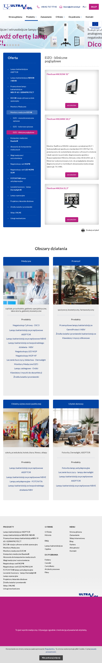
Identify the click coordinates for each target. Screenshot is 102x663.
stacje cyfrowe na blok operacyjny (22, 99)
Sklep (94, 7)
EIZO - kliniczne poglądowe (23, 132)
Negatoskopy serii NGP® (13, 563)
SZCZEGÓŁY (71, 105)
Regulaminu (50, 649)
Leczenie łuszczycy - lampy (20, 188)
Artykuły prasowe (52, 569)
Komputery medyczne (18, 139)
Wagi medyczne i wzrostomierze (16, 156)
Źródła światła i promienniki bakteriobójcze (76, 333)
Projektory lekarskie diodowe (21, 201)
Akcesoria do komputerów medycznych (20, 148)
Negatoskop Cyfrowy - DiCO (26, 325)
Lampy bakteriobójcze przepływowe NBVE (26, 338)
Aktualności (74, 548)
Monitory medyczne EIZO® (14, 551)
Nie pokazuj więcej (51, 657)
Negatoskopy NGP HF (26, 355)
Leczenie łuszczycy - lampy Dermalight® (19, 573)
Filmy (47, 572)
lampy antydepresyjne (18, 179)
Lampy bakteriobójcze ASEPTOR (19, 70)
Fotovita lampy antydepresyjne (76, 468)
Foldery (48, 560)
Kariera (73, 544)
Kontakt (89, 17)
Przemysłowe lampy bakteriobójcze (22, 89)
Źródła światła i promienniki (21, 207)
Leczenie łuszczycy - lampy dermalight (75, 472)
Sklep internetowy (77, 538)
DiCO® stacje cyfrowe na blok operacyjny (20, 544)
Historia (48, 535)
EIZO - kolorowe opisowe (23, 127)
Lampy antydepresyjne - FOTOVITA (26, 481)
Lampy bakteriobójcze (23, 79)
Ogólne (48, 549)
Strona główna (15, 17)
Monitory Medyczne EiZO (26, 364)
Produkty (30, 17)
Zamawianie (46, 17)
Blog (71, 541)
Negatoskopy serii (20, 164)
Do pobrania (74, 17)
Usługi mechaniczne (18, 218)
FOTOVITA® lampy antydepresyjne (18, 570)
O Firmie (48, 532)
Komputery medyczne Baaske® (16, 554)
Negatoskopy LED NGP (26, 351)
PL (84, 7)
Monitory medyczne (21, 112)
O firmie (59, 17)
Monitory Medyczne (18, 107)
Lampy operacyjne (17, 195)
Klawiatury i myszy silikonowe (76, 338)
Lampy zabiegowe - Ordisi (26, 368)
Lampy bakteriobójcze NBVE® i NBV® (19, 535)
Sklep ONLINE (15, 213)
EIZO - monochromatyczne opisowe (23, 119)
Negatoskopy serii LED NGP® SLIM (18, 567)
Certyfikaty (49, 566)
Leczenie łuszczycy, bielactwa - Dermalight (26, 360)
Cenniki (48, 563)
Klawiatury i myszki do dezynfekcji (26, 372)
